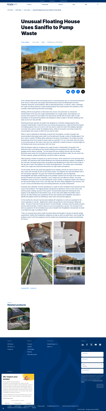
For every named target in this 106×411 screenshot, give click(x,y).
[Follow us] (82, 344)
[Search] (98, 4)
